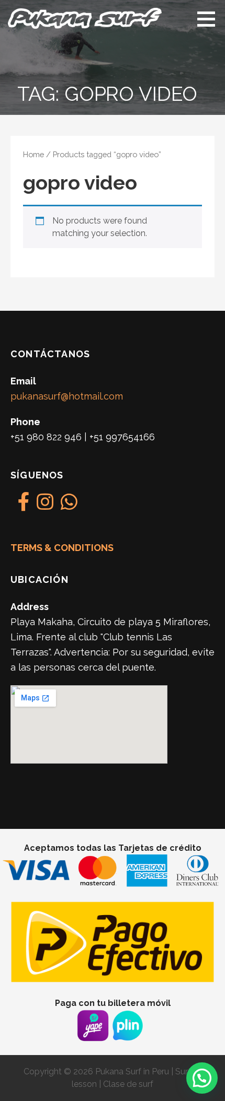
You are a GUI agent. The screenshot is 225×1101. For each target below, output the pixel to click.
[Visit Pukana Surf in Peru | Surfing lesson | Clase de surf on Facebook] (24, 505)
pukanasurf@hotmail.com (66, 396)
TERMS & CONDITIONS (62, 547)
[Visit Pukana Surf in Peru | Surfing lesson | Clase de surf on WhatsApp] (69, 505)
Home (33, 154)
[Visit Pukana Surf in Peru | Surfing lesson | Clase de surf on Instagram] (45, 505)
